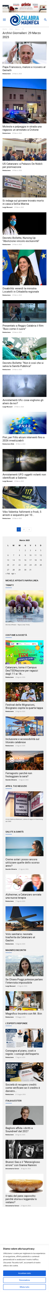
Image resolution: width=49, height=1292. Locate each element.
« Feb (8, 573)
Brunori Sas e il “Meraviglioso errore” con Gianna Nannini (23, 1163)
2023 (11, 29)
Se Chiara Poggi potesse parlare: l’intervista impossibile (24, 981)
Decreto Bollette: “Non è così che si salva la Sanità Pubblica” (23, 364)
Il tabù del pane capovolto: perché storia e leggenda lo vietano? (21, 1199)
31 (30, 570)
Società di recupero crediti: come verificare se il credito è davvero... (23, 1088)
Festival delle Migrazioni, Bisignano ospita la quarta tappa (24, 706)
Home (5, 29)
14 (14, 560)
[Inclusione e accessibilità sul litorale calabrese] (24, 726)
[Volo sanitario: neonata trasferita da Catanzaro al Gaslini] (24, 918)
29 (19, 570)
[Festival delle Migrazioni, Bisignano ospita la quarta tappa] (24, 692)
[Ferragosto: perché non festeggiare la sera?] (24, 760)
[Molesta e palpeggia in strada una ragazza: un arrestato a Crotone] (24, 101)
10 (30, 555)
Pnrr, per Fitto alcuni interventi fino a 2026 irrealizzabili (23, 439)
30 (25, 570)
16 (25, 560)
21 (14, 565)
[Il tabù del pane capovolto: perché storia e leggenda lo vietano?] (24, 1183)
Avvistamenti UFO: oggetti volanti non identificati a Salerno (24, 476)
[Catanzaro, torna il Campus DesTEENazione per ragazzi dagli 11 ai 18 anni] (24, 652)
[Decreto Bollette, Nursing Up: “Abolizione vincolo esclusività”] (24, 223)
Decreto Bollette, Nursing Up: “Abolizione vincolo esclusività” (21, 239)
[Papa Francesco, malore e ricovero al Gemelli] (24, 53)
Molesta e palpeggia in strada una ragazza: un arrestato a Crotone (22, 128)
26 (41, 565)
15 (19, 560)
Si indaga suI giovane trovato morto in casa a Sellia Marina (23, 202)
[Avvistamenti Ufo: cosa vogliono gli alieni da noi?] (24, 386)
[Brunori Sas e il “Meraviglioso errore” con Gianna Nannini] (24, 1149)
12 (41, 555)
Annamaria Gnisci (12, 1169)
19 (41, 560)
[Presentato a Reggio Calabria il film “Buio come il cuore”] (24, 311)
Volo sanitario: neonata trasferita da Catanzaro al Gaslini (20, 937)
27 (8, 570)
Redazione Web (8, 444)
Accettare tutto (24, 1273)
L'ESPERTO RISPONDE (17, 1023)
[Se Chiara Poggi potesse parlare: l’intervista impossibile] (24, 965)
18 (36, 560)
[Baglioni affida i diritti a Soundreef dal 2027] (24, 1115)
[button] (4, 19)
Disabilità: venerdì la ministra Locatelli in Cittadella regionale (21, 290)
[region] (24, 1268)
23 (25, 565)
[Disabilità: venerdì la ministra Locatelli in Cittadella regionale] (24, 267)
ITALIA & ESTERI (13, 1100)
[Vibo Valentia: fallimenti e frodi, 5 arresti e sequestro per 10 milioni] (24, 497)
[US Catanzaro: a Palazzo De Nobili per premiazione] (24, 149)
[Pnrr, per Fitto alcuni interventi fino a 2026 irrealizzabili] (24, 423)
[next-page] (29, 529)
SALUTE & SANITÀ (14, 831)
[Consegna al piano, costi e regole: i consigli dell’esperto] (24, 1038)
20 (8, 565)
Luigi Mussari (8, 207)
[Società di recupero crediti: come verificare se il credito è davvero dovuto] (24, 1071)
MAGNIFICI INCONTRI (16, 950)
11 (36, 555)
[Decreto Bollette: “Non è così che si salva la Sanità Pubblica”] (24, 348)
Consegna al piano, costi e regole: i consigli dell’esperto (22, 1052)
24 (30, 565)
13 (8, 560)
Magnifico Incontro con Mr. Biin (24, 1013)
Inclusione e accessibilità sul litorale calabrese (22, 741)
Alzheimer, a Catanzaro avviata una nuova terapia (23, 896)
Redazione (7, 74)
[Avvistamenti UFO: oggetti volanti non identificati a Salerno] (24, 460)
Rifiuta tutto (24, 1287)
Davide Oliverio (11, 780)
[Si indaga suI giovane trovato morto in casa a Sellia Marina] (24, 187)
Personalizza (24, 1280)
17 (30, 560)
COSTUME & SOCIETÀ (16, 635)
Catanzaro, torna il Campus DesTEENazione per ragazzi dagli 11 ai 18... (22, 670)
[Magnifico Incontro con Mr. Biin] (24, 1000)
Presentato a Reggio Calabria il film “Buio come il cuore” (23, 327)
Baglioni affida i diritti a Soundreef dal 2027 (19, 1130)
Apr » (13, 573)
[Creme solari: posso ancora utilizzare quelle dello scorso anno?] (24, 846)
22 (19, 565)
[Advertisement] (24, 1233)
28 (14, 570)
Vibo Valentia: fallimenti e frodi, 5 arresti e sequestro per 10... (22, 513)
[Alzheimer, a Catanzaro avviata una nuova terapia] (24, 882)
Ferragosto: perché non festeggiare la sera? (19, 775)
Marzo (17, 29)
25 (36, 565)
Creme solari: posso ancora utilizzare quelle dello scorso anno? (22, 862)
